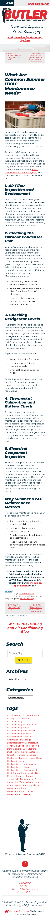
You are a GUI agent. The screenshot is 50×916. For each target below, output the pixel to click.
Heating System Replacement (22, 770)
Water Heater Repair (17, 788)
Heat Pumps (13, 773)
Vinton (10, 785)
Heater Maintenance (17, 758)
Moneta (20, 776)
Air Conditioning (27, 599)
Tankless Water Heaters (30, 782)
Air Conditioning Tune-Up (19, 737)
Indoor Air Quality (29, 773)
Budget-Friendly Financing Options (25, 39)
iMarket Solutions (19, 911)
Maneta (11, 776)
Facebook (25, 864)
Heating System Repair (18, 767)
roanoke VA (12, 779)
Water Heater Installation (27, 785)
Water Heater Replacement (20, 791)
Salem (38, 779)
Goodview (32, 755)
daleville (35, 746)
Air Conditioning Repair (18, 727)
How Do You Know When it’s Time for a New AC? (14, 56)
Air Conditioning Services (19, 733)
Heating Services (15, 761)
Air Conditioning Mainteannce (21, 724)
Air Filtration (12, 740)
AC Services (24, 718)
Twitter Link (8, 591)
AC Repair (12, 718)
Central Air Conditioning (18, 746)
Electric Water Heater (31, 752)
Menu (9, 3)
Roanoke (30, 776)
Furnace (21, 755)
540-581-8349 (38, 3)
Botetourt (33, 743)
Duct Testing (13, 752)
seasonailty (12, 782)
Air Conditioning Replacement (21, 730)
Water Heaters (14, 794)
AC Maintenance (26, 593)
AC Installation (14, 715)
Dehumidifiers (14, 749)
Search (23, 660)
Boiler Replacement (17, 743)
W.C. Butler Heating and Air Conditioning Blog (25, 627)
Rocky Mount (26, 779)
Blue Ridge (25, 740)
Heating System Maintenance (21, 764)
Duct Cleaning (29, 749)
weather (27, 794)
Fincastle (11, 755)
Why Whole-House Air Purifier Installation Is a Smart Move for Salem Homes (35, 57)
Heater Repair (35, 758)
